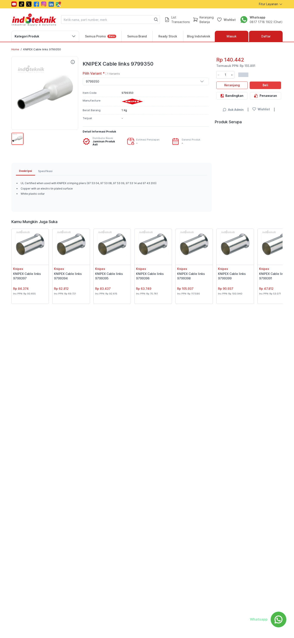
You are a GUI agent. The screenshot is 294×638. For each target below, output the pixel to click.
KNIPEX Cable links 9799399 (232, 276)
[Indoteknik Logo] (34, 19)
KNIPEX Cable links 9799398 (191, 276)
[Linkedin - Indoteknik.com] (51, 4)
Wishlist (230, 19)
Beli (265, 85)
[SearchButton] (156, 19)
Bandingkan (234, 95)
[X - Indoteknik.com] (28, 4)
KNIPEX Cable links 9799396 (150, 276)
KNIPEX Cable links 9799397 (27, 276)
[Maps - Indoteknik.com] (58, 4)
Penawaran (268, 95)
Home (15, 49)
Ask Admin (236, 109)
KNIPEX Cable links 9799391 (273, 276)
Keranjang (232, 85)
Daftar (266, 36)
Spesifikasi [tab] (45, 171)
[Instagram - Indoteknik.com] (43, 4)
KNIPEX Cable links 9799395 (109, 276)
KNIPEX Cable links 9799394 (68, 276)
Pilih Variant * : (101, 73)
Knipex (18, 269)
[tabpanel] (111, 191)
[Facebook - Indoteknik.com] (36, 4)
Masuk (232, 36)
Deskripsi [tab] (25, 171)
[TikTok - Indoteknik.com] (21, 4)
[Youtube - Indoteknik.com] (14, 4)
